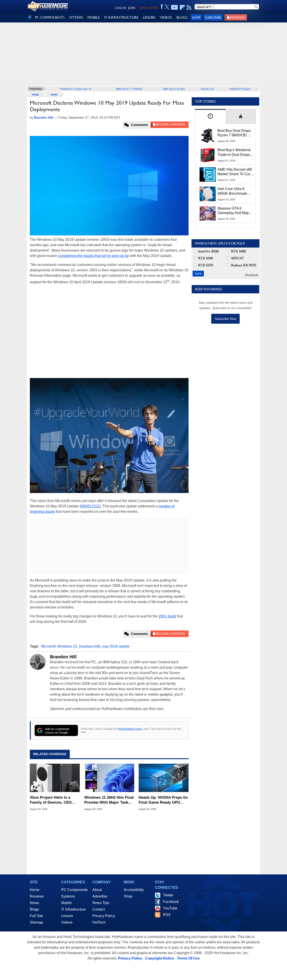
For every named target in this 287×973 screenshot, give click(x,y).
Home (34, 890)
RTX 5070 (205, 265)
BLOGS (181, 17)
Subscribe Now (225, 319)
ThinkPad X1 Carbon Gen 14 (75, 89)
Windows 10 (67, 646)
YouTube (170, 908)
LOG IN (120, 8)
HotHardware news (130, 728)
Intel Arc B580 (208, 251)
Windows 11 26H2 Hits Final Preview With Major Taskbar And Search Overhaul (109, 800)
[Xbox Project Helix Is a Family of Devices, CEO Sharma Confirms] (55, 778)
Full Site (36, 916)
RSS (167, 915)
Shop (196, 17)
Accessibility (134, 890)
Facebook (171, 902)
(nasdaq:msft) (89, 646)
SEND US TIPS (148, 8)
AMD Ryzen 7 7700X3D (129, 89)
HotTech (99, 922)
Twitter (168, 895)
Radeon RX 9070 (243, 265)
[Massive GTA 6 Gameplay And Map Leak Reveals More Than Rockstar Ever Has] (208, 213)
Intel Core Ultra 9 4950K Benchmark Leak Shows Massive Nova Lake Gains (234, 191)
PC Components (74, 890)
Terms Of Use (188, 958)
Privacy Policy (103, 916)
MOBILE (93, 17)
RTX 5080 (238, 251)
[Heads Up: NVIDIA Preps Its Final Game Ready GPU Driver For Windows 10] (164, 778)
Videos (66, 922)
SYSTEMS (76, 17)
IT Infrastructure (73, 909)
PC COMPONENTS (50, 17)
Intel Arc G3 (207, 89)
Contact (98, 909)
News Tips (100, 903)
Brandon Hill (63, 656)
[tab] (210, 116)
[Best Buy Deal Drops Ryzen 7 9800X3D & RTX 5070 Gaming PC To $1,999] (208, 135)
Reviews (37, 896)
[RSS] (189, 7)
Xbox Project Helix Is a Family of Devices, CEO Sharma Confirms (51, 800)
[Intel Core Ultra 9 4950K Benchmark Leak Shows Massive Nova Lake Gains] (208, 194)
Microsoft (48, 646)
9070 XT (237, 258)
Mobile (66, 903)
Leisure (67, 916)
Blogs (34, 909)
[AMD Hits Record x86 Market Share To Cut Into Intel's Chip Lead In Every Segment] (208, 174)
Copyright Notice (159, 958)
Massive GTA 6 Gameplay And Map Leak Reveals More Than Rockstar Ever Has (233, 210)
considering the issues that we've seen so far (93, 256)
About (97, 890)
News (54, 94)
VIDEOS (166, 17)
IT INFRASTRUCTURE (121, 17)
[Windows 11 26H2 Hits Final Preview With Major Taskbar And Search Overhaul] (109, 778)
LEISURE (149, 17)
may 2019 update (116, 646)
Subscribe (213, 17)
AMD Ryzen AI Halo (174, 89)
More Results (251, 274)
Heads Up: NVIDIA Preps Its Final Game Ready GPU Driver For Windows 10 (163, 800)
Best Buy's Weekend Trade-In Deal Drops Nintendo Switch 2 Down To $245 (233, 152)
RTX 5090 (205, 258)
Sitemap (36, 922)
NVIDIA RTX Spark (239, 89)
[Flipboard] (182, 7)
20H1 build (167, 616)
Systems (68, 896)
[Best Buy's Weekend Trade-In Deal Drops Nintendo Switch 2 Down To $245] (208, 155)
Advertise (99, 896)
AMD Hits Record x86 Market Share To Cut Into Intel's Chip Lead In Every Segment (234, 172)
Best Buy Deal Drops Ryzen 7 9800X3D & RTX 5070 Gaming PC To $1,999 (235, 133)
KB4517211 (90, 506)
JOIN (131, 8)
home (35, 94)
